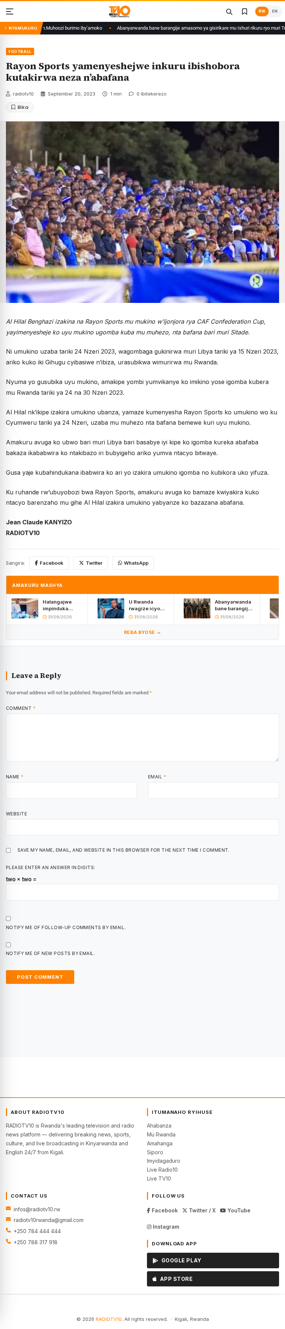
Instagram (165, 1226)
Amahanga (160, 1143)
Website (16, 814)
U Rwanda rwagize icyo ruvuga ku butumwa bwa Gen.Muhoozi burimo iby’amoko (145, 605)
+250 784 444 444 (37, 1231)
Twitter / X (201, 1210)
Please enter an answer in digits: (50, 867)
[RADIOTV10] (120, 11)
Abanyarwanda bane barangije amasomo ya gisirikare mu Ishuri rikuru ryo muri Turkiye (179, 28)
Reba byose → (142, 632)
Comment (21, 708)
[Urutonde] (9, 11)
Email (157, 776)
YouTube (238, 1210)
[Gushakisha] (229, 11)
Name (15, 776)
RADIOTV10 (109, 1319)
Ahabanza (159, 1125)
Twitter (94, 563)
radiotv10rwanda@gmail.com (48, 1220)
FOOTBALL (20, 51)
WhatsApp (136, 563)
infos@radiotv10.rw (37, 1209)
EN (275, 11)
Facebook (51, 563)
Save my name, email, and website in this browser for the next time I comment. (123, 850)
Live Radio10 (162, 1169)
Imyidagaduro (163, 1161)
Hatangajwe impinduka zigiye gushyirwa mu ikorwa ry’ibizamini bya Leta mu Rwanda (62, 605)
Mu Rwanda (161, 1134)
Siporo (155, 1152)
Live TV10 (159, 1178)
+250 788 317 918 (36, 1242)
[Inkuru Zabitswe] (244, 11)
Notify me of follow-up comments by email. (66, 927)
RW (262, 11)
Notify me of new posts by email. (50, 953)
